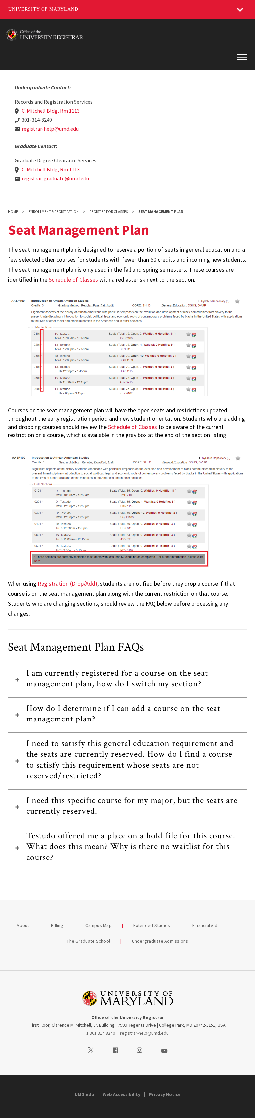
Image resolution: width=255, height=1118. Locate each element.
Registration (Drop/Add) (67, 583)
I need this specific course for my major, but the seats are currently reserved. (132, 806)
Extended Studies (151, 925)
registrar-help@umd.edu (50, 128)
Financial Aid (204, 925)
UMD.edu (84, 1094)
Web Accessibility (121, 1094)
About (23, 925)
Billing (57, 925)
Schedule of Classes (73, 279)
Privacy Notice (165, 1094)
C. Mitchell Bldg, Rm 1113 (51, 110)
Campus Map (98, 925)
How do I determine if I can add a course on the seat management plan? (123, 714)
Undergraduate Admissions (160, 941)
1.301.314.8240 (100, 1033)
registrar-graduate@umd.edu (55, 178)
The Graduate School (88, 941)
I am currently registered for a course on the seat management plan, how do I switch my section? (117, 678)
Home (13, 211)
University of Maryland (43, 9)
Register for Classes (108, 211)
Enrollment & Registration (54, 211)
